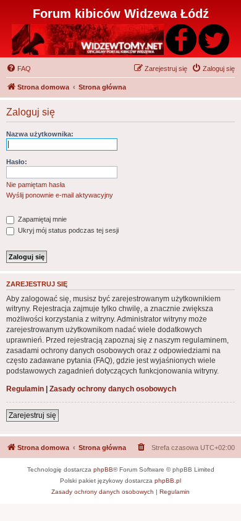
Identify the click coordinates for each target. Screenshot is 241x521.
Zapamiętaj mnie (41, 219)
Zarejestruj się (32, 415)
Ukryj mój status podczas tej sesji (67, 230)
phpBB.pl (167, 480)
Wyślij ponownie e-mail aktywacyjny (59, 195)
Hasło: (16, 161)
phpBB (103, 469)
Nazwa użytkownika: (40, 134)
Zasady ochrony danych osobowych (112, 389)
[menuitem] (18, 68)
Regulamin (25, 389)
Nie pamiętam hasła (35, 184)
